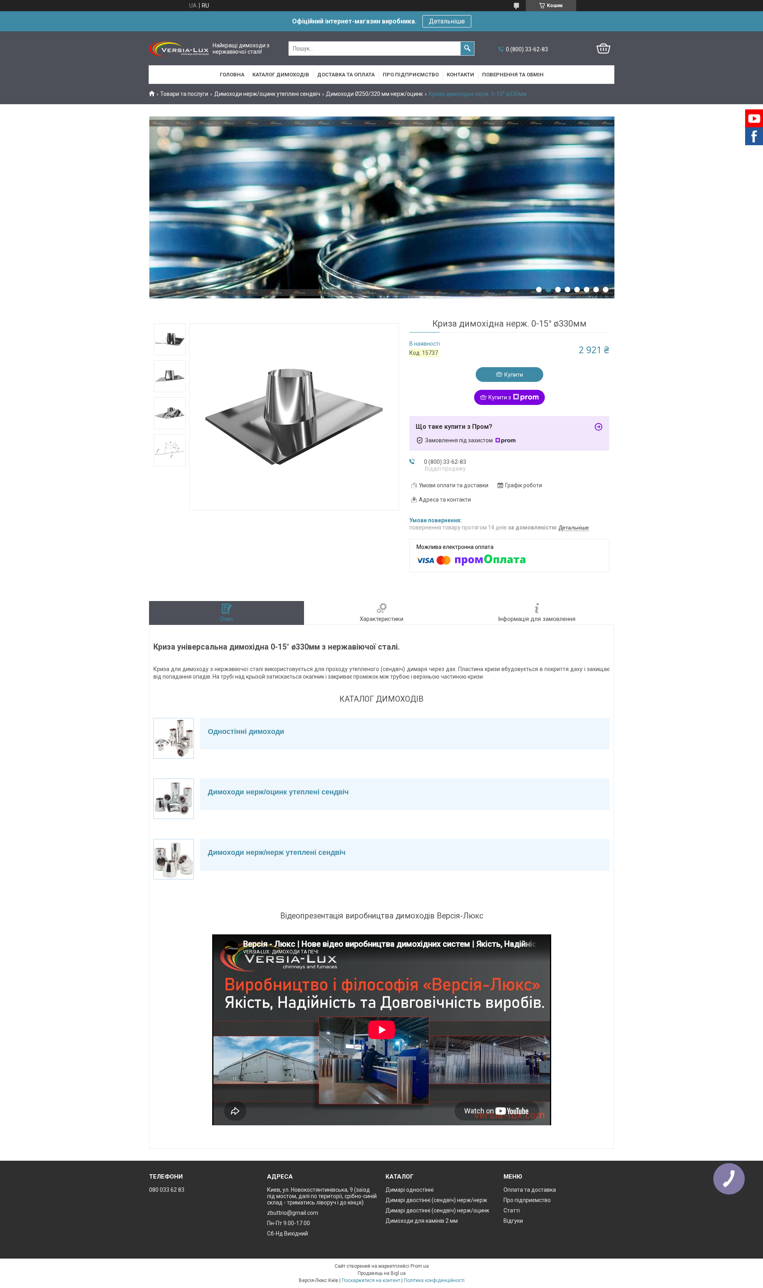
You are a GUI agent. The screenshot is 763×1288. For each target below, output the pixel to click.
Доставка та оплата (346, 75)
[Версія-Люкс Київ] (179, 49)
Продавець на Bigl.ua (382, 1273)
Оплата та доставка (530, 1190)
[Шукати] (467, 48)
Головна (232, 75)
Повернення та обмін (513, 75)
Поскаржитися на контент (371, 1280)
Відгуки (513, 1221)
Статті (512, 1210)
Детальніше (447, 21)
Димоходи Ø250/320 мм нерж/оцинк (374, 94)
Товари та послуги (184, 94)
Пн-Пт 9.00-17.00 (288, 1223)
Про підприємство (411, 75)
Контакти (460, 75)
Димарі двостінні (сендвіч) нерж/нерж (436, 1200)
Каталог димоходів (280, 75)
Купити (513, 375)
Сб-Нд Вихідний (287, 1233)
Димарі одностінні (409, 1190)
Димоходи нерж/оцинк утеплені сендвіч (267, 94)
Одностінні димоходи (246, 731)
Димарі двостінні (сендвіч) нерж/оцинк (437, 1210)
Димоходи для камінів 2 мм (421, 1221)
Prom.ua (420, 1266)
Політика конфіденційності (434, 1280)
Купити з (499, 397)
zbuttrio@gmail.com (292, 1213)
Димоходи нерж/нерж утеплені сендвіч (276, 852)
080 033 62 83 (166, 1190)
